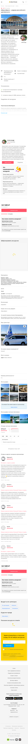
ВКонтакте (12, 710)
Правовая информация (8, 728)
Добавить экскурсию (14, 716)
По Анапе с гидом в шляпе (8, 463)
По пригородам (5, 605)
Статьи (14, 668)
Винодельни (15, 608)
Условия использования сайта (14, 682)
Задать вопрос (8, 162)
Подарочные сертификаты (14, 673)
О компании (8, 726)
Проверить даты (14, 210)
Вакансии (17, 728)
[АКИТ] (17, 740)
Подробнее (20, 162)
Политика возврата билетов (14, 678)
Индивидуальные (6, 608)
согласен (8, 649)
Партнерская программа (17, 726)
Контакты (14, 730)
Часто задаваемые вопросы (14, 670)
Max (17, 710)
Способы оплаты (14, 687)
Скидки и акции (14, 675)
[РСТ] (20, 740)
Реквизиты (22, 728)
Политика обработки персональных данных (14, 685)
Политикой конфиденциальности (10, 657)
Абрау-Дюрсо (5, 616)
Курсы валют (14, 690)
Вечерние (14, 605)
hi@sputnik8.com (14, 712)
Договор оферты (14, 680)
